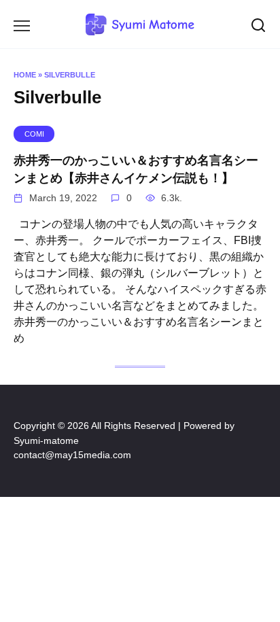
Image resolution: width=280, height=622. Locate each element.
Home (25, 75)
